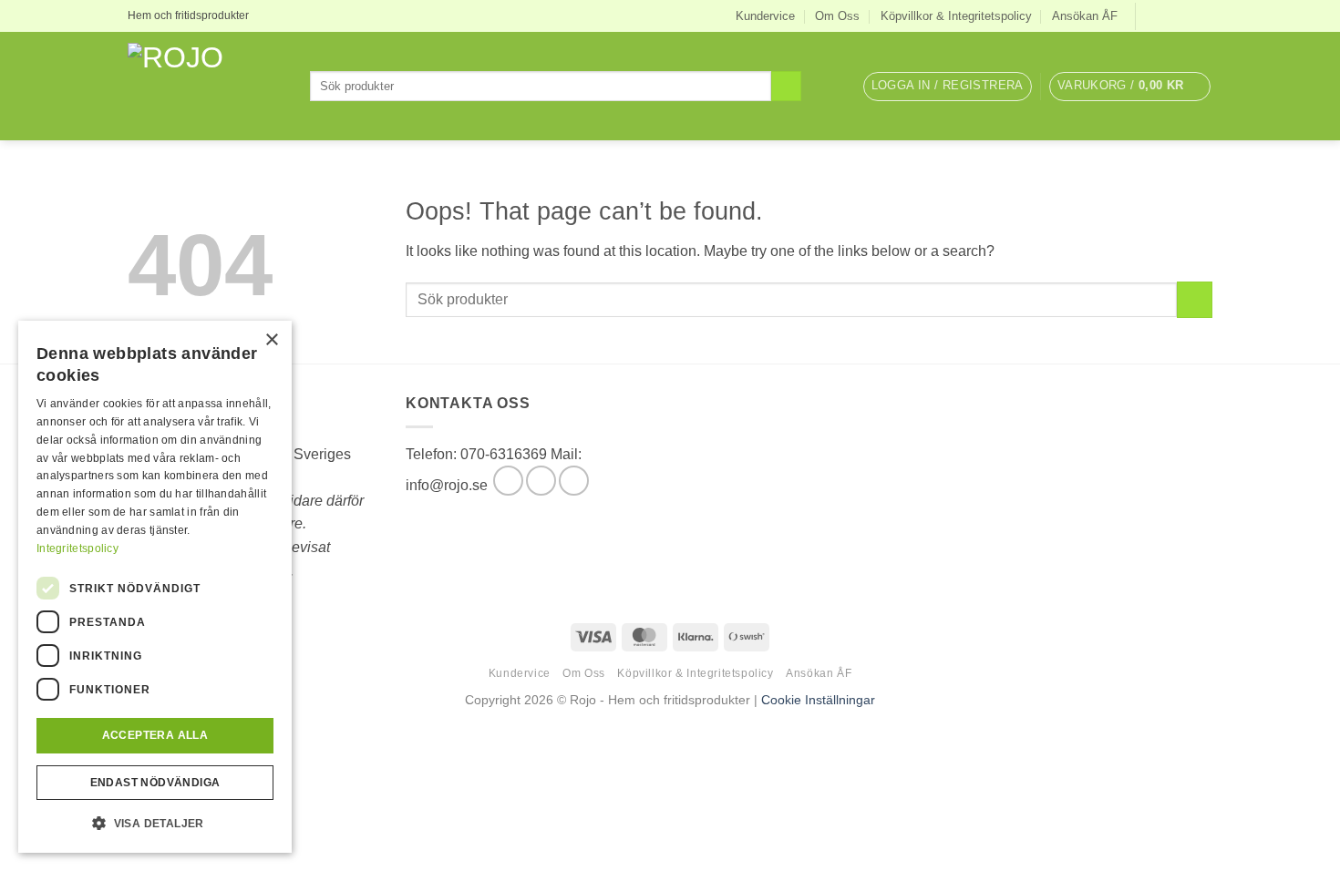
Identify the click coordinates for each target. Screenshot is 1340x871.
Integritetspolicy (77, 548)
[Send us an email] (1203, 15)
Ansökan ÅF (1085, 16)
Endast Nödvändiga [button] (155, 782)
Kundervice (765, 16)
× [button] (271, 340)
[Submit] (786, 86)
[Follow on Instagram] (1168, 15)
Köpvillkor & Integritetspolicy (956, 16)
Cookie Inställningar (818, 699)
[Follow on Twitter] (1185, 15)
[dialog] (155, 587)
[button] (947, 86)
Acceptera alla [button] (155, 735)
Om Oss (837, 16)
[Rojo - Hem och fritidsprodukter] (205, 86)
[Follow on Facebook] (1151, 15)
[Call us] (574, 481)
